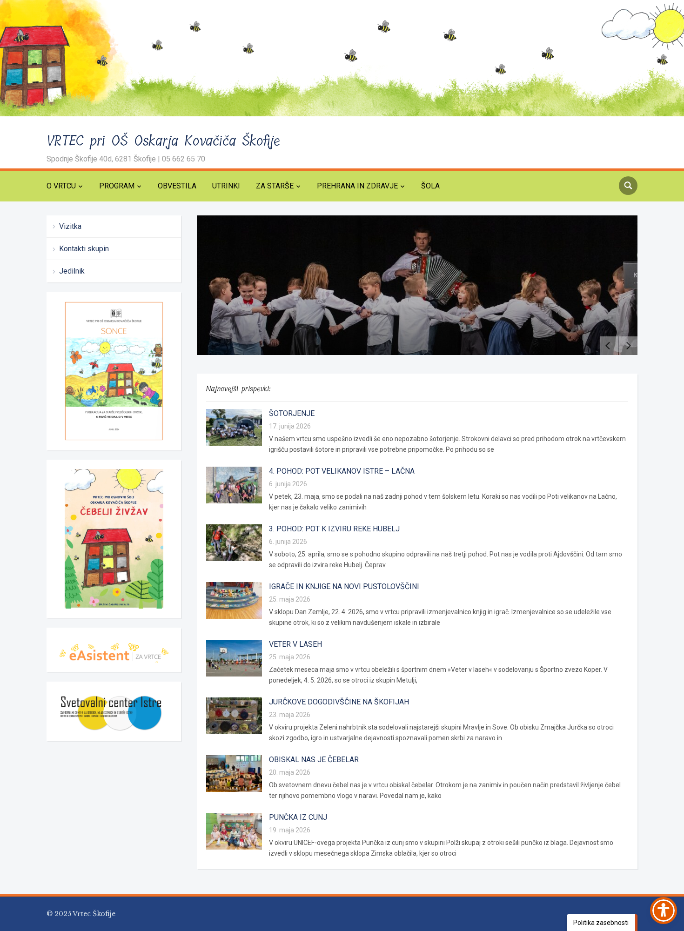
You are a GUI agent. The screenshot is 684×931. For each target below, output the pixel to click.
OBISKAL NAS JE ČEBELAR (314, 759)
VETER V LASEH (295, 644)
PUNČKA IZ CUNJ (298, 817)
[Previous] (609, 345)
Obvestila (177, 185)
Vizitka (70, 226)
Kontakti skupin (84, 248)
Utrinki (226, 185)
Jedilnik (72, 271)
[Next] (628, 345)
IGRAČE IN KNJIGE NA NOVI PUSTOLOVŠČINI (344, 586)
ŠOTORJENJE (292, 413)
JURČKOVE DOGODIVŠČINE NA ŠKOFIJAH (339, 701)
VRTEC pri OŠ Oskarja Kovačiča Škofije (164, 141)
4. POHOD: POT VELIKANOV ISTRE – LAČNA (342, 471)
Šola (430, 185)
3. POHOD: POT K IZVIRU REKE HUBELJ (334, 528)
